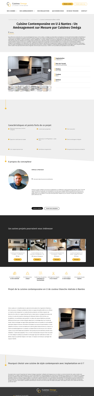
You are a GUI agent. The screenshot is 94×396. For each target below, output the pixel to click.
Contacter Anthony (37, 208)
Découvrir (17, 259)
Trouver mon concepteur (52, 208)
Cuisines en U (34, 19)
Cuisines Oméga (12, 19)
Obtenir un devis (68, 4)
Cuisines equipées (24, 19)
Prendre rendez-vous (80, 4)
